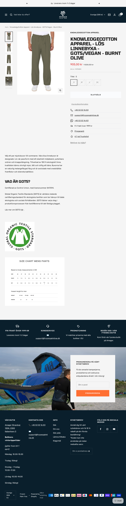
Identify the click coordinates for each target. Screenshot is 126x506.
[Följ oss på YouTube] (114, 429)
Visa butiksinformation (79, 104)
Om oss (56, 429)
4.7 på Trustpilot (82, 136)
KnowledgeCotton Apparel (84, 33)
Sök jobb (57, 433)
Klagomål (57, 441)
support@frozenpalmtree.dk (87, 115)
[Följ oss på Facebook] (100, 429)
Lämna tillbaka (59, 437)
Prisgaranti (79, 131)
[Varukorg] (120, 15)
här (22, 210)
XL (97, 82)
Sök (54, 425)
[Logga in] (114, 15)
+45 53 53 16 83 (81, 110)
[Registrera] (89, 451)
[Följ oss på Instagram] (107, 429)
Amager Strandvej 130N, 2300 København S (12, 428)
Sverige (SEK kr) (96, 15)
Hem (6, 27)
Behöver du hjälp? (78, 143)
